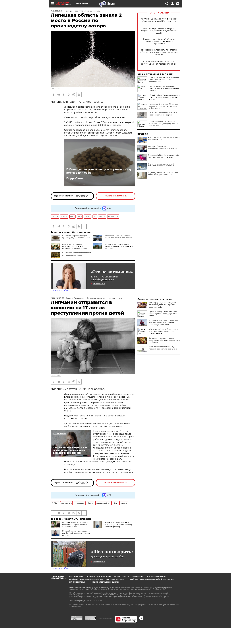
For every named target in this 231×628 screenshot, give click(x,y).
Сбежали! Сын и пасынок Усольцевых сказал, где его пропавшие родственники (164, 79)
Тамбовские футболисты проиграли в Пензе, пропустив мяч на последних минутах (159, 52)
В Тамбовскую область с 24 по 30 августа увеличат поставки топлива (158, 63)
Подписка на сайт (121, 576)
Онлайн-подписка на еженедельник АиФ (86, 579)
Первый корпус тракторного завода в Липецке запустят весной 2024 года (119, 246)
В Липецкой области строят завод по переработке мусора (76, 254)
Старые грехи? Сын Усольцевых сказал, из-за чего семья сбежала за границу (164, 88)
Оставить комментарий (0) (116, 196)
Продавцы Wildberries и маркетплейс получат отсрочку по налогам (163, 156)
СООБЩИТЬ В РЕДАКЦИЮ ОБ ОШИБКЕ (104, 582)
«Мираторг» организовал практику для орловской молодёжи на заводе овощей (74, 246)
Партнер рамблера (105, 618)
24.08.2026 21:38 (57, 298)
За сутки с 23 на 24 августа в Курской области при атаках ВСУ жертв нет (158, 20)
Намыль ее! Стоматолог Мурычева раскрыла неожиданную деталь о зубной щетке (163, 106)
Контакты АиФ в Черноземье (99, 576)
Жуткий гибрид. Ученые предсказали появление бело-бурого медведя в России (164, 97)
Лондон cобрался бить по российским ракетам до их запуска (162, 147)
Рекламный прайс (76, 576)
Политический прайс (77, 582)
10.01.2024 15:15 (57, 11)
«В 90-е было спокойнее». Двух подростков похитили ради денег (163, 348)
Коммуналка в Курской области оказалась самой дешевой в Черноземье (159, 41)
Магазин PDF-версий (115, 579)
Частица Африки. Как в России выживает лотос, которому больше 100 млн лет (163, 124)
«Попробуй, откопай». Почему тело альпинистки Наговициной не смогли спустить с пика (163, 322)
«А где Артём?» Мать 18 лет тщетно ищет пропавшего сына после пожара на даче (163, 331)
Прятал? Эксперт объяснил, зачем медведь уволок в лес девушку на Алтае (163, 313)
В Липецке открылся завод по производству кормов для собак (99, 171)
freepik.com (56, 88)
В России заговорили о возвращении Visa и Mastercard (164, 138)
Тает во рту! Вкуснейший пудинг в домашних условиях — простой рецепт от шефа (163, 305)
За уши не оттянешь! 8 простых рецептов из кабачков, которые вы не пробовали (164, 340)
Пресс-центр (137, 576)
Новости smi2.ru (60, 290)
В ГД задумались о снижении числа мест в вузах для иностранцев (163, 174)
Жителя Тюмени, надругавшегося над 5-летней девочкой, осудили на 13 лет (76, 533)
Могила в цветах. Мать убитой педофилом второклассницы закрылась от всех (75, 524)
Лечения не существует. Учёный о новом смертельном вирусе (163, 114)
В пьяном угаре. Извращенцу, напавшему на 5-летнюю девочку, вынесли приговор (119, 524)
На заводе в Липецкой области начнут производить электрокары (119, 237)
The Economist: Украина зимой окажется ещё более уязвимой (161, 165)
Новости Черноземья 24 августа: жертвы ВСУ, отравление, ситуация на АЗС (158, 30)
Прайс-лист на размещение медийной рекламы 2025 (152, 579)
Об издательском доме (156, 576)
